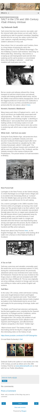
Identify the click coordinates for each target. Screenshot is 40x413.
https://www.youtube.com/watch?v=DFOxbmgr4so (19, 335)
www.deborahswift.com (24, 366)
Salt (21, 339)
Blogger (23, 411)
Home (20, 403)
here (28, 105)
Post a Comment (8, 391)
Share (4, 381)
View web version (20, 407)
